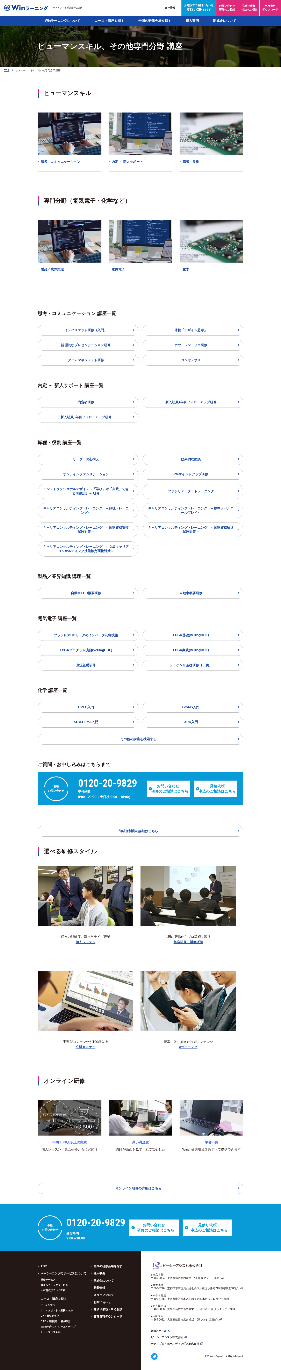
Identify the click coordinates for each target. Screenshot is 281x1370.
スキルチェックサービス (54, 1285)
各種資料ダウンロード (108, 1316)
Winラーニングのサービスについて (63, 1273)
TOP (44, 1266)
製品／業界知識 (52, 269)
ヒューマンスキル (50, 1332)
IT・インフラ (48, 1305)
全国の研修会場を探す (154, 20)
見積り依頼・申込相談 (108, 1309)
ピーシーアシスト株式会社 (167, 1337)
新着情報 (99, 1287)
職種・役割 (191, 161)
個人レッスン (85, 942)
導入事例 (192, 20)
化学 (186, 269)
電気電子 (118, 269)
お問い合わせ (102, 1302)
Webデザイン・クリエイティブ (58, 1326)
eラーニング (188, 1047)
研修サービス (48, 1279)
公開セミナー (85, 1047)
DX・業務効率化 (50, 1315)
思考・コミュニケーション (60, 161)
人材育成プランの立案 (53, 1290)
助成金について (224, 20)
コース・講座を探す (109, 20)
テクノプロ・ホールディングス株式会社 (175, 1343)
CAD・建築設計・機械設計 (56, 1321)
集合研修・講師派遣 (188, 942)
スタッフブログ (104, 1295)
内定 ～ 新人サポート (127, 161)
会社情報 (170, 7)
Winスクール (159, 1330)
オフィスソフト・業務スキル (57, 1310)
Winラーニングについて (62, 20)
